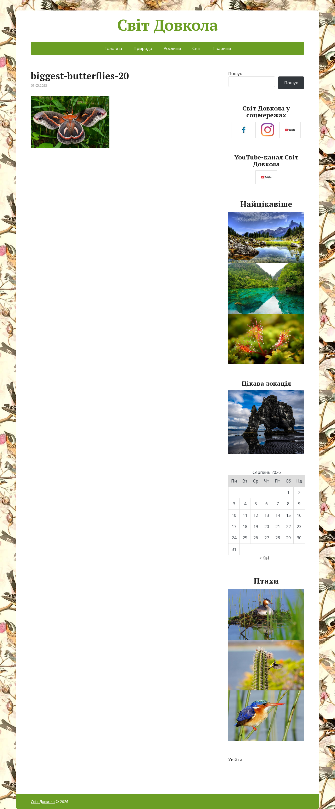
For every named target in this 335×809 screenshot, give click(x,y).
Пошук (235, 73)
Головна (113, 48)
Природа (142, 48)
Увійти (235, 759)
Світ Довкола (167, 24)
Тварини (222, 48)
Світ (196, 48)
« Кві (264, 558)
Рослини (172, 48)
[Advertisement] (122, 197)
